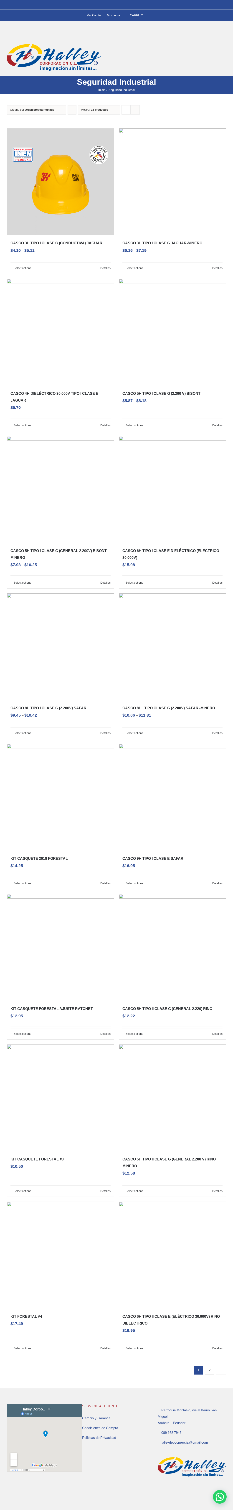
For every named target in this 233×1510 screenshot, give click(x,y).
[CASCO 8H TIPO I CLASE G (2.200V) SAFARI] (60, 646)
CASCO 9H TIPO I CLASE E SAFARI (153, 858)
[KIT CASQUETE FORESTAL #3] (60, 1098)
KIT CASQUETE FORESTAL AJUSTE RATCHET (51, 1009)
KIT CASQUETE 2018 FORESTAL (39, 858)
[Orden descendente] (72, 110)
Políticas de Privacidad (99, 1438)
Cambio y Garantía (96, 1418)
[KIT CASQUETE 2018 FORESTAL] (60, 797)
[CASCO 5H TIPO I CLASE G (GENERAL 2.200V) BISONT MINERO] (60, 489)
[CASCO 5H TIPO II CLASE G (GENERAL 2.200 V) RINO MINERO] (172, 1098)
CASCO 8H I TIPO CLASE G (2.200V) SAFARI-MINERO (168, 708)
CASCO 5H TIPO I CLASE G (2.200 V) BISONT (161, 393)
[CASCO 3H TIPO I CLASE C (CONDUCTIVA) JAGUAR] (60, 181)
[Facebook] (159, 1491)
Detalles (105, 268)
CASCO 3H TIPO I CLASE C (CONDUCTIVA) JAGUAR (56, 243)
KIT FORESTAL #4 (26, 1316)
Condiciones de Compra (100, 1428)
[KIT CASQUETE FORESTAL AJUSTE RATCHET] (60, 947)
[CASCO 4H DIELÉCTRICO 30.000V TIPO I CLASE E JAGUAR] (60, 332)
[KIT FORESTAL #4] (60, 1255)
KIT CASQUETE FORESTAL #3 (37, 1159)
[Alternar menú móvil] (224, 46)
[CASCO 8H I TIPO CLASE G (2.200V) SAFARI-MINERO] (172, 646)
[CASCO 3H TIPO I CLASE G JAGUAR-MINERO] (172, 181)
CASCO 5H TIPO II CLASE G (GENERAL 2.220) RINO (167, 1009)
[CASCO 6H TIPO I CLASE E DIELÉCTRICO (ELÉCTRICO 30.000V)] (172, 489)
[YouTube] (171, 1491)
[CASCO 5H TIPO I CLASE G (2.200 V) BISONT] (172, 332)
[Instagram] (165, 1491)
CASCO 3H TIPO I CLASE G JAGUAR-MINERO (162, 243)
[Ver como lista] (135, 109)
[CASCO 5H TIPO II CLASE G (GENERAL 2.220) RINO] (172, 947)
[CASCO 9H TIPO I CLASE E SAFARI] (172, 797)
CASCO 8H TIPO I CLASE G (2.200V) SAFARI (48, 708)
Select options (22, 268)
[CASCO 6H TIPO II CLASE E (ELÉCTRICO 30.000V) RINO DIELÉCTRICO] (172, 1255)
